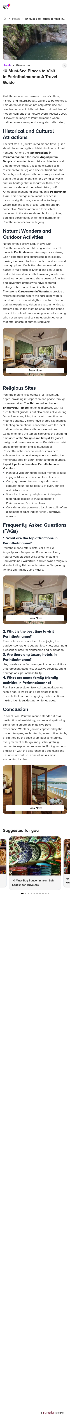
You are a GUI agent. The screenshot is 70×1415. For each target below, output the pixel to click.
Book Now (35, 370)
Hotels (16, 19)
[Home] (4, 18)
